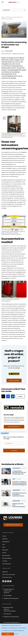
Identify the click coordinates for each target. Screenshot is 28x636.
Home (3, 17)
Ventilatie (4, 561)
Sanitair (4, 552)
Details (16, 633)
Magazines (5, 571)
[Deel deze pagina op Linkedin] (13, 396)
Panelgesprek (6, 541)
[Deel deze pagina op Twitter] (3, 396)
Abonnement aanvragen (8, 574)
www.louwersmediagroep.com (12, 622)
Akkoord (7, 634)
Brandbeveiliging (6, 558)
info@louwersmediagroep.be (11, 616)
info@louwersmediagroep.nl (11, 598)
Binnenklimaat (6, 555)
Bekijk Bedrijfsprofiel (14, 426)
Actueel (4, 536)
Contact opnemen (7, 577)
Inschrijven (14, 450)
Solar (3, 544)
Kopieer (20, 396)
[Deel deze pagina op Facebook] (8, 396)
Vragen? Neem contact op (12, 524)
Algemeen (5, 538)
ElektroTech (5, 550)
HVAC (2, 51)
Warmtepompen (6, 563)
